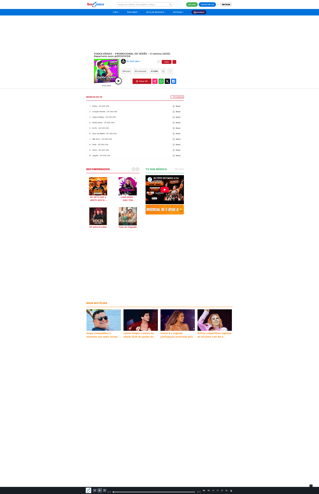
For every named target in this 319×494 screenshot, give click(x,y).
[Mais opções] (170, 71)
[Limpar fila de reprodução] (231, 490)
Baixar (178, 106)
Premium (200, 12)
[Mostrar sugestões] (174, 62)
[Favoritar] (158, 62)
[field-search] (170, 4)
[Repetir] (217, 490)
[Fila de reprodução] (208, 490)
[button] (128, 106)
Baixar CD (143, 81)
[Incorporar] (222, 490)
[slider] (113, 492)
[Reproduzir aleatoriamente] (213, 490)
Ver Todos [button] (179, 169)
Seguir (166, 62)
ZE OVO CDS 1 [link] (133, 61)
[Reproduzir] (118, 80)
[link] (138, 61)
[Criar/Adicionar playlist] (226, 490)
